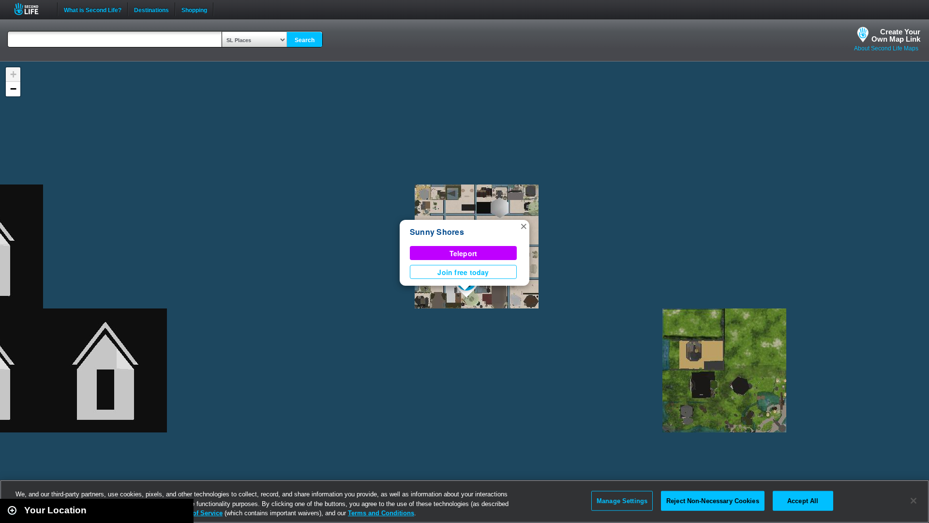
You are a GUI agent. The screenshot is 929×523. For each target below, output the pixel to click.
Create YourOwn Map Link (895, 35)
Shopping (194, 9)
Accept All (802, 500)
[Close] (913, 500)
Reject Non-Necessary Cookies (712, 500)
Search (305, 40)
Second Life (32, 8)
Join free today (463, 272)
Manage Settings (622, 500)
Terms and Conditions (381, 513)
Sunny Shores (437, 231)
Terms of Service (197, 513)
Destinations (151, 9)
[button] (523, 225)
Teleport (464, 253)
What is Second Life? (92, 9)
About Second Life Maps (886, 48)
